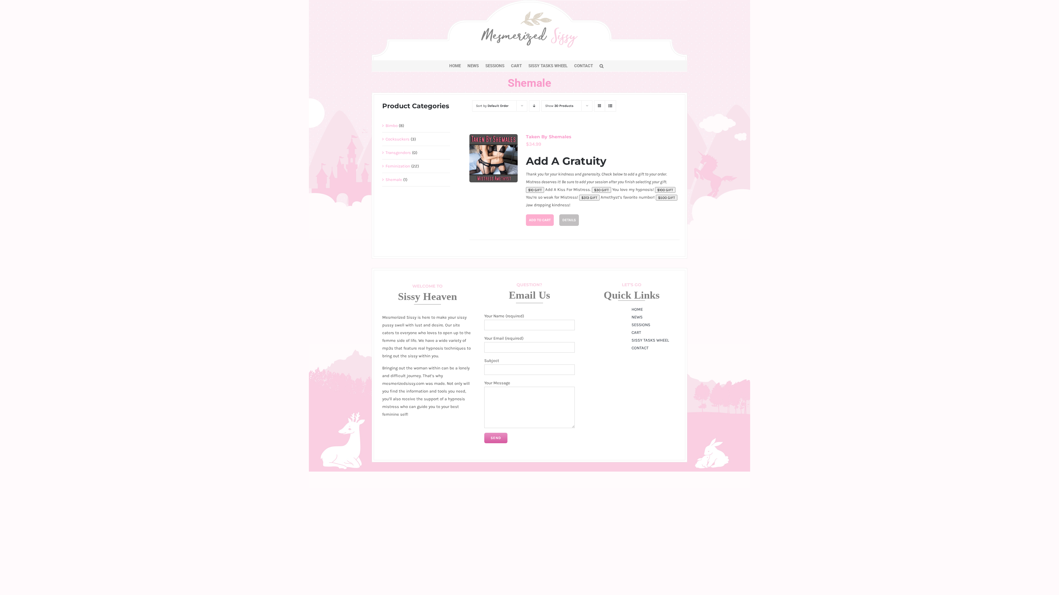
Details (569, 220)
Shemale (394, 179)
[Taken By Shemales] (493, 158)
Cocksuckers (398, 139)
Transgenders (398, 152)
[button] (601, 65)
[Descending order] (534, 106)
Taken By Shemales (548, 136)
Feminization (398, 166)
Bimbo (392, 125)
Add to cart (540, 220)
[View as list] (610, 106)
